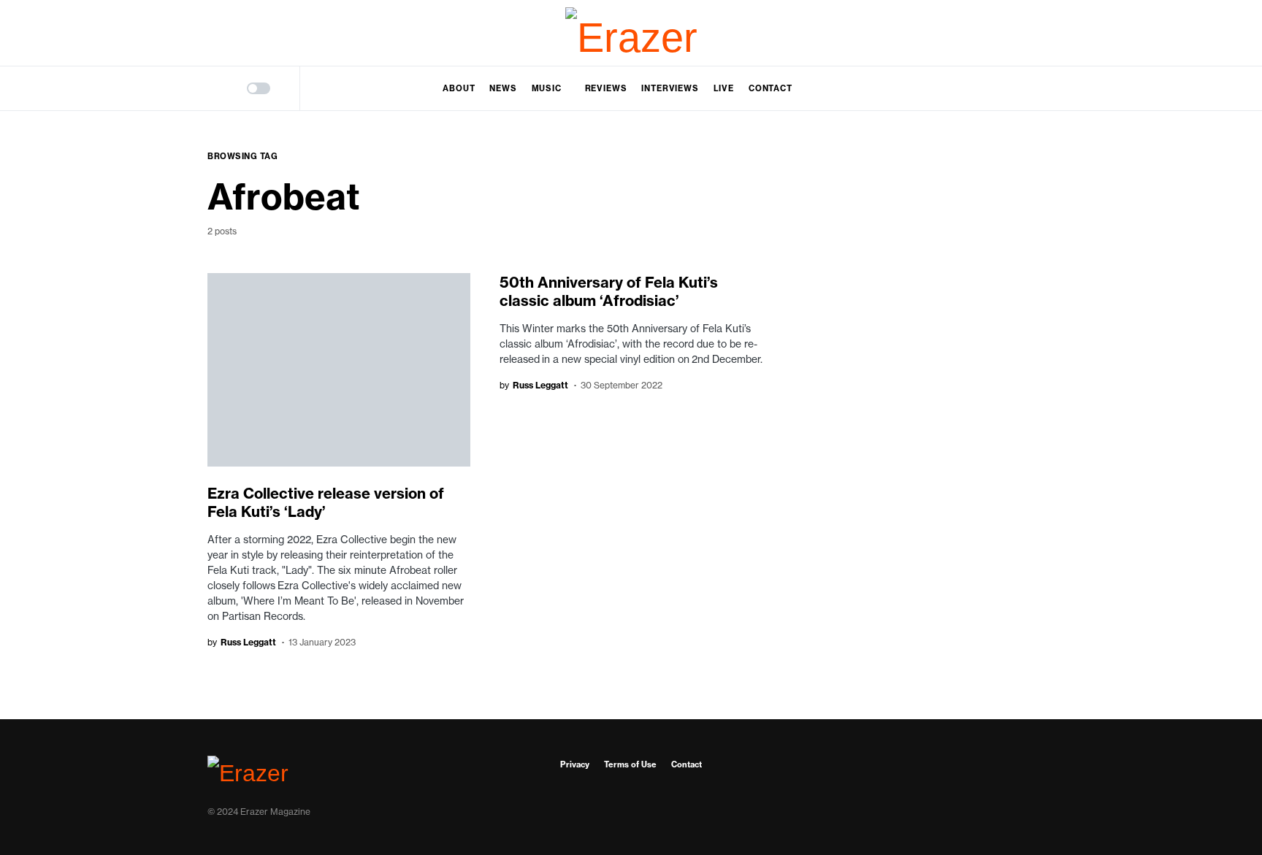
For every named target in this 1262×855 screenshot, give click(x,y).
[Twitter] (1043, 32)
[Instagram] (1011, 32)
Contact (686, 764)
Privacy (574, 764)
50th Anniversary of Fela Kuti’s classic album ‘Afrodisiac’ (609, 291)
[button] (212, 88)
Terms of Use (630, 764)
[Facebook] (980, 32)
